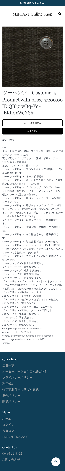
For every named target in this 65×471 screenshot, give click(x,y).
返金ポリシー (11, 395)
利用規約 (8, 383)
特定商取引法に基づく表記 (20, 389)
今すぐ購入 (32, 131)
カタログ (8, 430)
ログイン (8, 424)
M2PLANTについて (15, 436)
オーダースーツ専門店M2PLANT (24, 371)
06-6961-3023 (12, 453)
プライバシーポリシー (17, 377)
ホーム (6, 418)
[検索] (60, 14)
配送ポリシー (11, 401)
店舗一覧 (8, 365)
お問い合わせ (11, 459)
